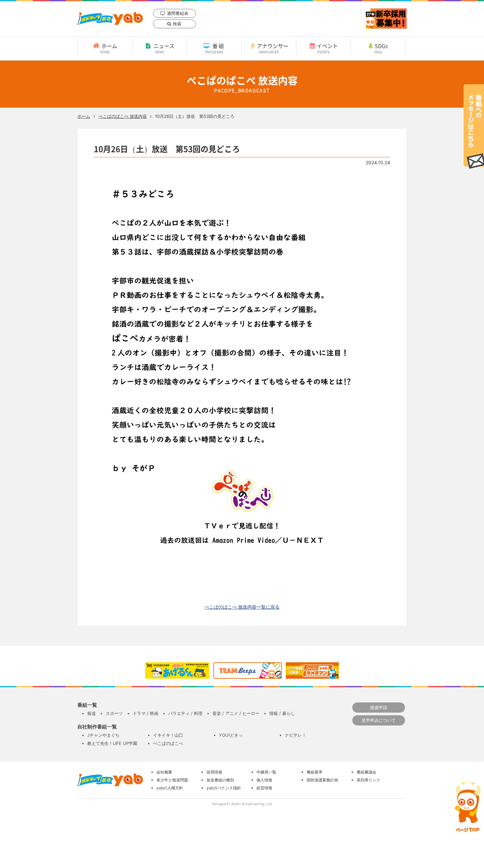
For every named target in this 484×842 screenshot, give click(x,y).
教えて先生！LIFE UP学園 (112, 743)
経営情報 (264, 787)
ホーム (108, 48)
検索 (177, 23)
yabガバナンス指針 (223, 787)
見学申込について (379, 720)
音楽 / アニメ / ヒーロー (235, 713)
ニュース (164, 48)
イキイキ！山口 (168, 735)
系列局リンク (368, 779)
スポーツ (114, 713)
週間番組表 (177, 13)
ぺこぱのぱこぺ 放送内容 (122, 116)
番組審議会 (366, 772)
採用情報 (214, 772)
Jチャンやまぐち (103, 735)
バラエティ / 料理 (185, 713)
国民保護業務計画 (322, 779)
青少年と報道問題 (172, 779)
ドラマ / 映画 (145, 713)
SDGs (381, 48)
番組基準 (314, 772)
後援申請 (378, 707)
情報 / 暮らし (282, 713)
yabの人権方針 (169, 787)
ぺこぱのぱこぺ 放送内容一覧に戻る (242, 607)
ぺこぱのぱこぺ (168, 743)
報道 (91, 713)
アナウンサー (272, 48)
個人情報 (264, 779)
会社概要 (164, 772)
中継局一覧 (266, 772)
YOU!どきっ (231, 735)
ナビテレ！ (295, 735)
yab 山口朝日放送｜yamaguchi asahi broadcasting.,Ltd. (110, 19)
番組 (215, 48)
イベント (327, 48)
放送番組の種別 (220, 779)
